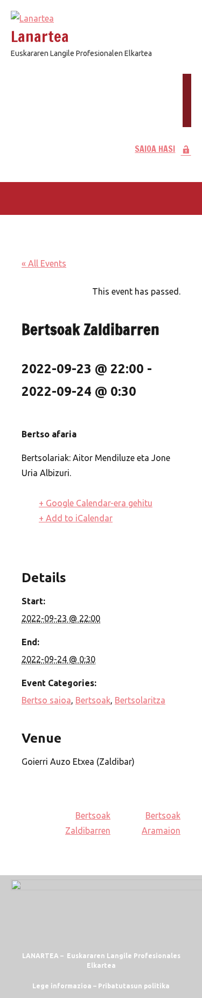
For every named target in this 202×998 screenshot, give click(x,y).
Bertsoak (92, 700)
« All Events (44, 263)
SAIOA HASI (155, 149)
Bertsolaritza (140, 700)
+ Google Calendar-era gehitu (95, 503)
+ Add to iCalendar (76, 518)
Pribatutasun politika (134, 985)
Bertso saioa (46, 700)
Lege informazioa (62, 985)
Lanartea (40, 36)
